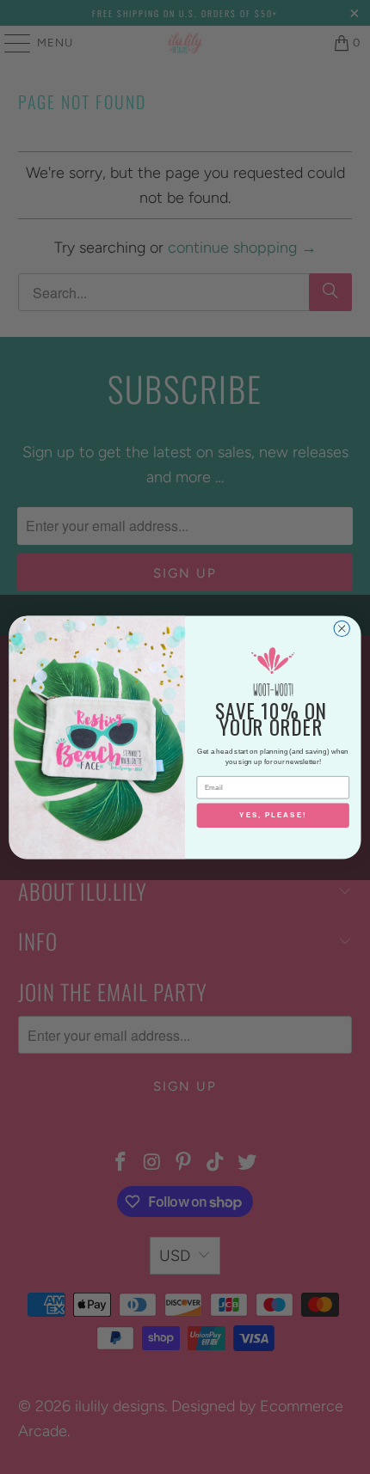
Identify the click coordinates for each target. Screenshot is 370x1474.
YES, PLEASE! (272, 815)
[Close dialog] (341, 628)
